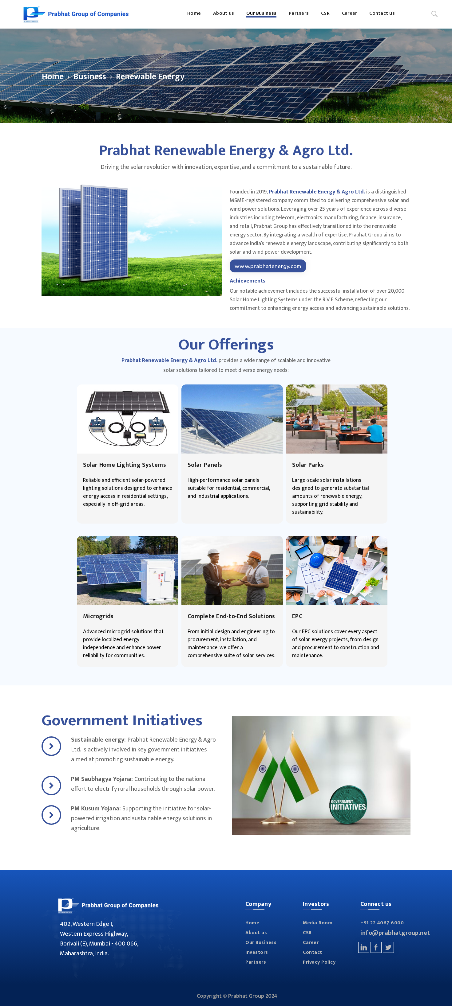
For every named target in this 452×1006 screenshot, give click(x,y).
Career (311, 942)
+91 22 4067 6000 (382, 923)
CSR (307, 933)
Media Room (317, 923)
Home (53, 76)
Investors (256, 952)
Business (89, 76)
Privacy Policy (319, 962)
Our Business (260, 942)
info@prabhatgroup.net (395, 933)
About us (256, 933)
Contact (312, 952)
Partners (255, 962)
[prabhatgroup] (76, 14)
